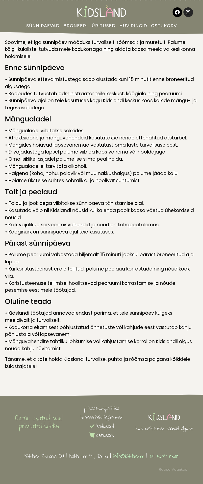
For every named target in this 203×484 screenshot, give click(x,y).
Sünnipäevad (42, 25)
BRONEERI (75, 25)
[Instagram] (188, 12)
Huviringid (133, 25)
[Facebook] (177, 12)
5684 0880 (167, 456)
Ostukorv (164, 25)
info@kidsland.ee (128, 456)
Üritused (103, 25)
